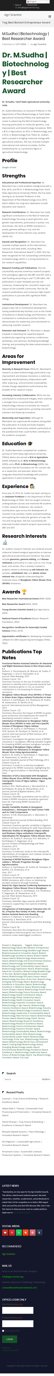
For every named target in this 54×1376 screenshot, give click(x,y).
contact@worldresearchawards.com (19, 1287)
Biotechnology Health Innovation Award (21, 1000)
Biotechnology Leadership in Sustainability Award (26, 1013)
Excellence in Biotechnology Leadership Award (24, 1052)
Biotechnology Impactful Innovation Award (22, 1002)
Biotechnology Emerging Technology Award (26, 980)
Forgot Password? (10, 1350)
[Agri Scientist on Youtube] (5, 1232)
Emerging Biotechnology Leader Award (20, 1047)
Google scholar (9, 167)
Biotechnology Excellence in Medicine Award (24, 985)
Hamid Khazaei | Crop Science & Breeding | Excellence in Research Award (23, 1123)
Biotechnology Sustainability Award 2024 (26, 1032)
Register (6, 1347)
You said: (24, 1057)
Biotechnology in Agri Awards (16, 1005)
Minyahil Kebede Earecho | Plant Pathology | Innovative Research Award (24, 1133)
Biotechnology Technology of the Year (23, 1038)
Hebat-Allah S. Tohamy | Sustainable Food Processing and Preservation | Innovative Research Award (26, 1112)
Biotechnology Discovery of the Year (19, 979)
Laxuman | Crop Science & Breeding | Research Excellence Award (25, 1100)
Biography (17, 945)
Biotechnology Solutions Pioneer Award (21, 1028)
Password (12, 1317)
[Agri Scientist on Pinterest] (33, 1232)
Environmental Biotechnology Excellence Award (25, 1049)
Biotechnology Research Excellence (26, 1021)
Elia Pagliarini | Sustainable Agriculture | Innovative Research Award (22, 1143)
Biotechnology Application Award (18, 968)
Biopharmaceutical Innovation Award (20, 953)
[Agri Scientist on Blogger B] (26, 1232)
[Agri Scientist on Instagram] (12, 1232)
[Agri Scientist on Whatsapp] (19, 1232)
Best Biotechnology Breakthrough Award (28, 950)
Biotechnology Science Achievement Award (22, 1026)
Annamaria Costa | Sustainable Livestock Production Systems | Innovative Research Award (26, 1153)
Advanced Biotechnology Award (22, 946)
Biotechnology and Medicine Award (26, 963)
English (32, 2)
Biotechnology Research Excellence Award (22, 1023)
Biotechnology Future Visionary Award (27, 992)
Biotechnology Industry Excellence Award (23, 1006)
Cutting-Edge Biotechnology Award (26, 1044)
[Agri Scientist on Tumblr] (39, 1232)
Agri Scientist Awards (21, 1211)
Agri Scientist (13, 15)
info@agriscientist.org (12, 1276)
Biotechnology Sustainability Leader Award (22, 1035)
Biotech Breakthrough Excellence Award (24, 954)
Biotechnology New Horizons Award (19, 1015)
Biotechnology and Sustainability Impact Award (25, 966)
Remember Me (12, 1330)
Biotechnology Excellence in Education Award (23, 983)
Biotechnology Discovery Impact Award (28, 976)
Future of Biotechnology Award (17, 1054)
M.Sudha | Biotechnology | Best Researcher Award (25, 36)
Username (12, 1304)
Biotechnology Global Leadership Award (21, 997)
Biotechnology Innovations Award (33, 1010)
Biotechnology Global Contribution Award (22, 994)
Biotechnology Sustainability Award (19, 1031)
